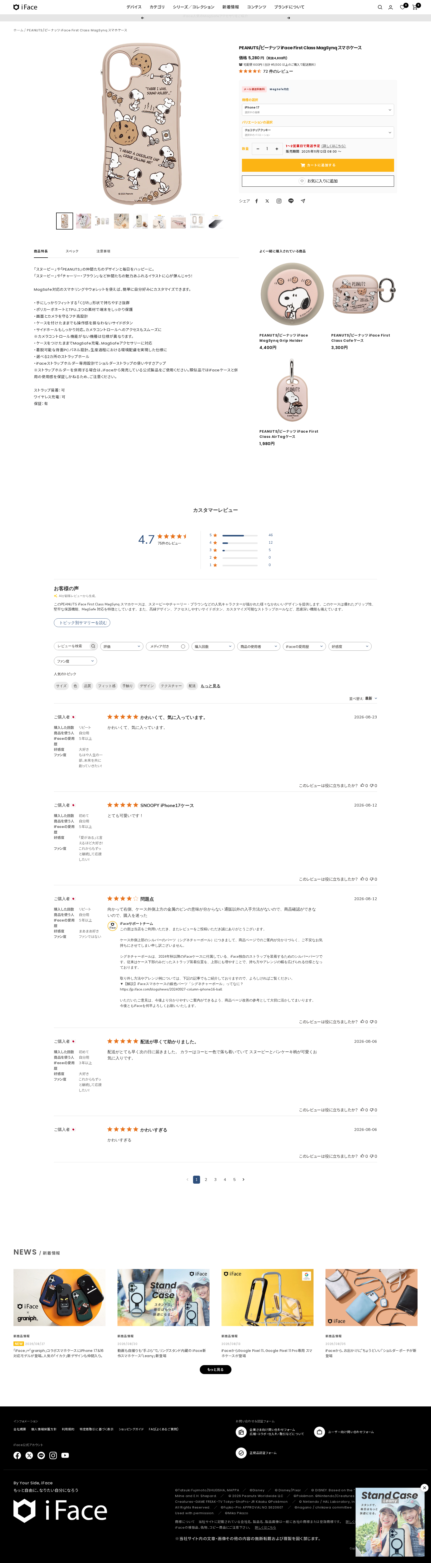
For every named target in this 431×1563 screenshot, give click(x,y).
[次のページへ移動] (243, 1180)
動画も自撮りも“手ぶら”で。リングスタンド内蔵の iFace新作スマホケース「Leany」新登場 (161, 1353)
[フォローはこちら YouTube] (65, 1455)
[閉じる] (425, 1488)
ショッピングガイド (131, 1429)
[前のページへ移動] (187, 1180)
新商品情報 (21, 1336)
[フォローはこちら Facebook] (17, 1455)
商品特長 (41, 251)
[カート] (415, 7)
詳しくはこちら (265, 1527)
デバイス (134, 7)
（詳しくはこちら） (333, 146)
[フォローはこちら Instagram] (279, 201)
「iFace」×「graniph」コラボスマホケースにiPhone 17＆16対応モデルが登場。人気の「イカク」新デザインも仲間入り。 (58, 1353)
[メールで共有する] (303, 201)
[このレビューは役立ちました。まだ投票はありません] (362, 786)
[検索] (380, 7)
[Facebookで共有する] (256, 201)
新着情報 (230, 7)
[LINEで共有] (291, 201)
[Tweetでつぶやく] (267, 201)
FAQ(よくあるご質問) (164, 1429)
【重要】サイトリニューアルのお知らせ (215, 17)
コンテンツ (256, 7)
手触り (127, 686)
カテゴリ (157, 7)
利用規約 (68, 1429)
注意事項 (103, 251)
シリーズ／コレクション (194, 7)
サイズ (61, 686)
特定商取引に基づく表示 (97, 1429)
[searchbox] (71, 646)
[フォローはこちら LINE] (41, 1455)
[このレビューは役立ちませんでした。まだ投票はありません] (371, 786)
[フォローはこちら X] (29, 1455)
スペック (72, 251)
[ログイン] (390, 7)
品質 (87, 686)
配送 (192, 686)
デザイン (147, 686)
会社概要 (19, 1429)
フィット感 (106, 686)
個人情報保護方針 (44, 1429)
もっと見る (210, 686)
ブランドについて (289, 7)
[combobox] (121, 646)
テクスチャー (171, 686)
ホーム (18, 30)
